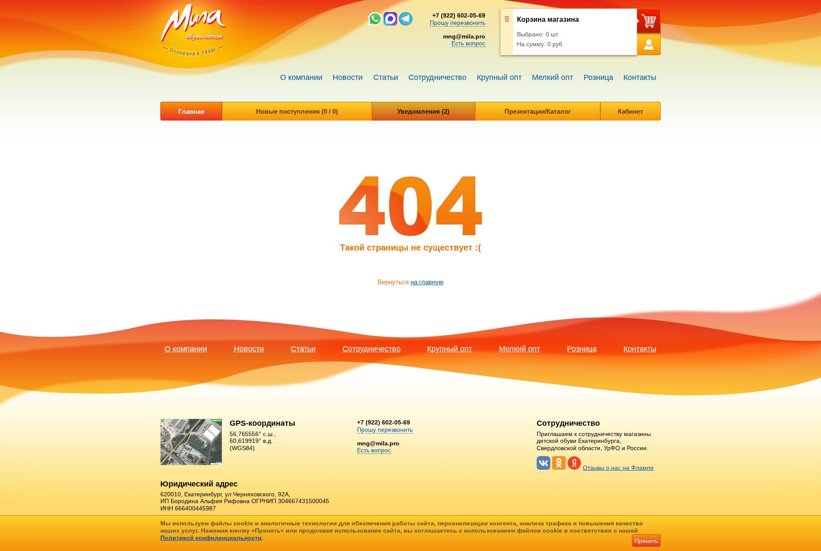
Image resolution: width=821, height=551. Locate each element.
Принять (646, 540)
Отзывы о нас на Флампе (618, 467)
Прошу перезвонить (457, 22)
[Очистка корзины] (507, 32)
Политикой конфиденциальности (211, 537)
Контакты (639, 77)
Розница (598, 77)
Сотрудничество (437, 77)
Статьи (385, 77)
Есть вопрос (468, 43)
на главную (426, 282)
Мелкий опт (552, 77)
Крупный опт (499, 77)
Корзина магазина (548, 19)
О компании (301, 77)
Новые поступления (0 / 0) (297, 111)
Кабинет (630, 111)
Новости (348, 77)
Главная (191, 111)
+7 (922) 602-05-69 (458, 15)
